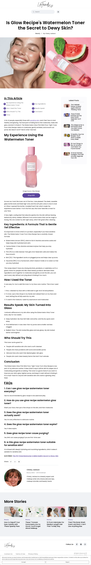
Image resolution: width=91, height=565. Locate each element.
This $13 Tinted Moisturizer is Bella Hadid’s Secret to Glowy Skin (35, 456)
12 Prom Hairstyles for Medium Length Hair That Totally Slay (55, 524)
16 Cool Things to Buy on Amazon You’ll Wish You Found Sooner (77, 146)
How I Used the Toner (13, 108)
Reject (67, 562)
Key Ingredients (40, 104)
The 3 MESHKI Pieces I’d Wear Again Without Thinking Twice (76, 107)
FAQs (8, 115)
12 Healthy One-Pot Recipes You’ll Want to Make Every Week (77, 136)
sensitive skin (34, 120)
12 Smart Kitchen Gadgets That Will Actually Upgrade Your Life (77, 155)
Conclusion (38, 112)
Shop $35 (31, 195)
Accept (24, 562)
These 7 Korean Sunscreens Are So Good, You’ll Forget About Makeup (33, 525)
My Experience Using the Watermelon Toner (14, 104)
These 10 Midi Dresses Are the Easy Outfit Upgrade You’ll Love (76, 117)
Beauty (6, 520)
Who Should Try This (13, 112)
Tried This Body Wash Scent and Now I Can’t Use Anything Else (77, 524)
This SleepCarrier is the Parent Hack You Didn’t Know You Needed (77, 127)
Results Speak (40, 108)
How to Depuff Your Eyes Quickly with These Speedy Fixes (12, 524)
